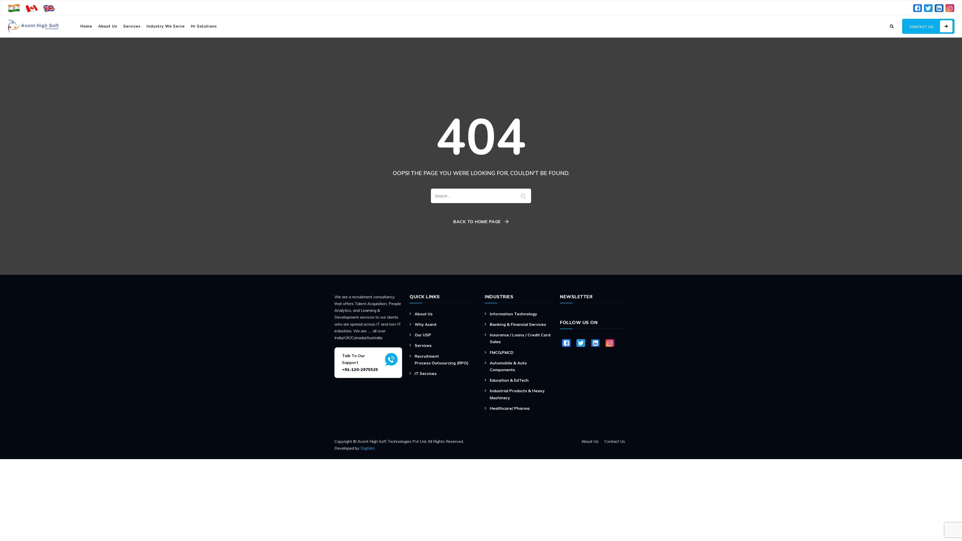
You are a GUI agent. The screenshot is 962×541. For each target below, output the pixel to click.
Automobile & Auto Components (508, 366)
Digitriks (367, 448)
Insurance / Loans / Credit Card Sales (520, 338)
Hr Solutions (204, 26)
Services (132, 26)
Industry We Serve (166, 26)
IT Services (426, 373)
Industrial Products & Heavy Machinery (517, 394)
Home (86, 26)
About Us (107, 26)
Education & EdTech (509, 380)
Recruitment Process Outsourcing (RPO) (441, 359)
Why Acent (426, 324)
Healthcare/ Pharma (510, 408)
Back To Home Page (477, 221)
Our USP (423, 334)
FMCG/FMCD (502, 352)
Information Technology (513, 313)
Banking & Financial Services (518, 324)
